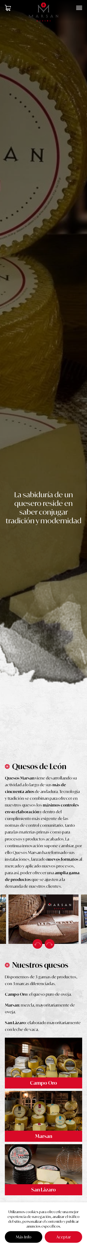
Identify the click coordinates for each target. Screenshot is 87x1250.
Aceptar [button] (63, 1237)
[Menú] (79, 8)
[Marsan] (43, 1116)
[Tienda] (8, 8)
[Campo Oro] (43, 1063)
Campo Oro (43, 1083)
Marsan (43, 1136)
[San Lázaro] (43, 1169)
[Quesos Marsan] (43, 12)
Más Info (23, 1237)
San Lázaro (43, 1190)
